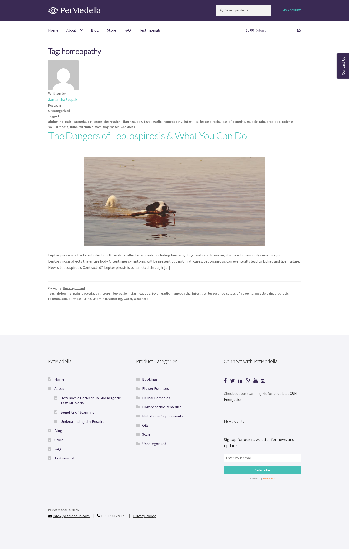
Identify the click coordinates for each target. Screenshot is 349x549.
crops (98, 121)
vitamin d (86, 127)
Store (111, 30)
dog (139, 121)
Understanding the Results (82, 421)
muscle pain (256, 121)
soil (51, 127)
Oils (145, 425)
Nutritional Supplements (162, 416)
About (71, 30)
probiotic (273, 121)
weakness (128, 127)
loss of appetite (233, 121)
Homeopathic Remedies (161, 406)
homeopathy (172, 121)
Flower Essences (155, 388)
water (114, 127)
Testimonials (150, 30)
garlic (157, 121)
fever (147, 121)
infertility (191, 121)
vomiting (102, 127)
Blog (95, 30)
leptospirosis (210, 121)
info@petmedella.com (71, 515)
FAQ (127, 30)
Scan (146, 434)
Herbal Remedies (156, 397)
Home (53, 30)
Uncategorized (59, 111)
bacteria (79, 121)
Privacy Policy (144, 515)
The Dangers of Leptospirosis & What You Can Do (147, 135)
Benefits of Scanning (77, 412)
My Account (291, 10)
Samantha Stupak (62, 99)
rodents (288, 121)
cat (90, 121)
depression (112, 121)
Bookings (150, 379)
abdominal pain (60, 121)
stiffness (61, 127)
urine (74, 127)
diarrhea (128, 121)
